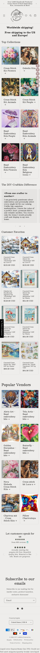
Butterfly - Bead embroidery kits (28, 449)
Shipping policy (27, 643)
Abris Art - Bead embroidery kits (9, 415)
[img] (20, 539)
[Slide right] (24, 226)
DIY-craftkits (18, 637)
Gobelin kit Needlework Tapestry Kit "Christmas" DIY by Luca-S (10, 294)
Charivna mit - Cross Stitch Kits (10, 518)
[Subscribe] (33, 600)
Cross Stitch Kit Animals (10, 101)
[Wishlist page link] (26, 16)
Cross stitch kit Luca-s (29, 483)
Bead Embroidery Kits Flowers (10, 167)
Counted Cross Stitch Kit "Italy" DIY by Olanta (10, 364)
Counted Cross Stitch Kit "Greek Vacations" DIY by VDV (29, 365)
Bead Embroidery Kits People (10, 134)
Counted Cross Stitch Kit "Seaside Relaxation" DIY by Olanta (28, 294)
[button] (4, 15)
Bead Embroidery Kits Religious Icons (29, 170)
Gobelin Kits (29, 68)
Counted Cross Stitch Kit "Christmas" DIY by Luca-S (10, 259)
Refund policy (18, 640)
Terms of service (15, 643)
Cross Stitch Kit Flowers (10, 69)
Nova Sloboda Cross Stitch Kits (10, 485)
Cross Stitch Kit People (29, 100)
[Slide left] (15, 226)
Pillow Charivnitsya (29, 517)
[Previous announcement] (4, 3)
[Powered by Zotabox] (37, 85)
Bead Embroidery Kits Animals (29, 134)
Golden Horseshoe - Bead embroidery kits (10, 450)
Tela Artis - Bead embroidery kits (28, 415)
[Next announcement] (36, 3)
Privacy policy (28, 640)
